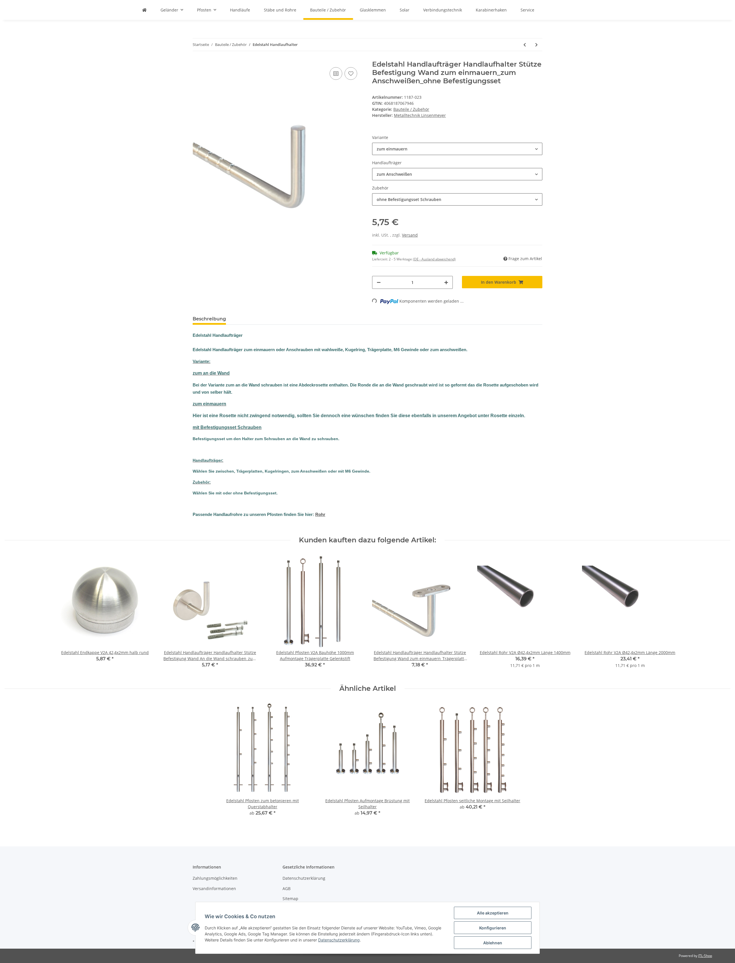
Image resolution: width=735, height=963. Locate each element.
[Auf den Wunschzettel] (351, 73)
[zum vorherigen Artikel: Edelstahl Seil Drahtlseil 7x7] (525, 44)
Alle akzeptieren (492, 912)
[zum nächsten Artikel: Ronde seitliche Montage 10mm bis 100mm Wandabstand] (536, 44)
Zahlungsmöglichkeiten (215, 878)
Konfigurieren (492, 927)
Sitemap (290, 898)
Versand (410, 235)
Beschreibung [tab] (209, 319)
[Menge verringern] (378, 282)
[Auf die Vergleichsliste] (336, 73)
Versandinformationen (214, 888)
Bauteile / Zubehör (411, 109)
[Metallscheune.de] (144, 10)
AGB (287, 888)
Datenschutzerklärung (304, 878)
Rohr (320, 514)
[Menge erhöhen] (446, 282)
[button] (457, 149)
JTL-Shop (705, 955)
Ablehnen (492, 942)
